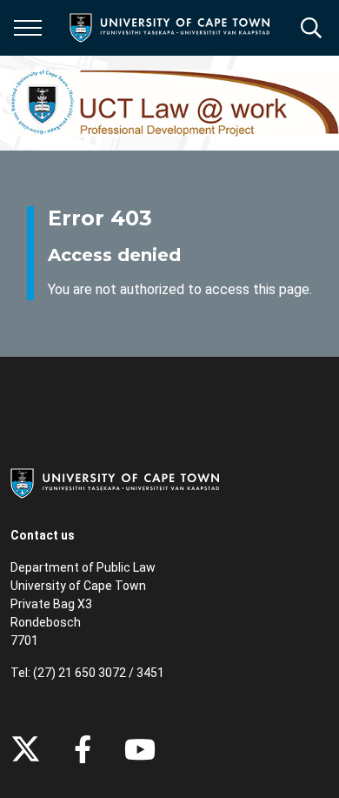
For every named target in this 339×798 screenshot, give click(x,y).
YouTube (140, 749)
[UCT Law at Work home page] (174, 103)
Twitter (25, 749)
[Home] (114, 482)
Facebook (82, 749)
